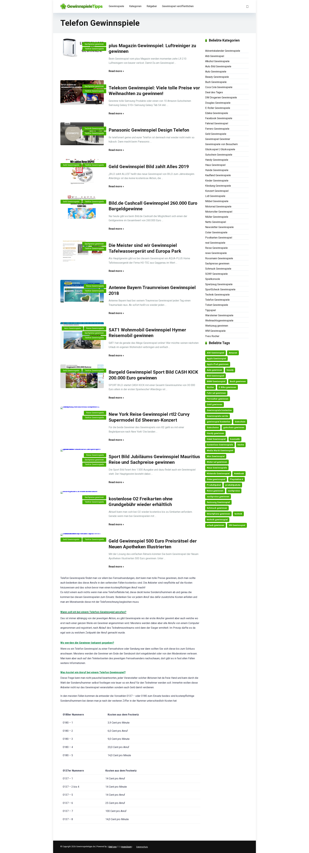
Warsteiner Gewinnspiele (219, 315)
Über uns (113, 847)
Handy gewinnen (215, 433)
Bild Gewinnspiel (215, 375)
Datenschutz (142, 847)
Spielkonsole (212, 279)
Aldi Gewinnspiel (214, 56)
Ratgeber (152, 6)
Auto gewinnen (214, 370)
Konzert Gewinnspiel (217, 190)
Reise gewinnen (215, 490)
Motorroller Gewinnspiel (218, 211)
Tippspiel (210, 310)
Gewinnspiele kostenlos (219, 410)
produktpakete (232, 485)
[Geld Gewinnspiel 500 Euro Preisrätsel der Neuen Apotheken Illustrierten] (82, 534)
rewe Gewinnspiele (216, 253)
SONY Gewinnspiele (216, 273)
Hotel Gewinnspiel (216, 439)
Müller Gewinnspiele (216, 216)
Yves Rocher (212, 336)
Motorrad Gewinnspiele (218, 206)
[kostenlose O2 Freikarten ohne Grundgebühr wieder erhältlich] (82, 492)
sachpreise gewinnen (218, 496)
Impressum (126, 847)
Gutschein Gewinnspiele (218, 154)
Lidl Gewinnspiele (215, 196)
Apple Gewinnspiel (216, 358)
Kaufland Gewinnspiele (218, 175)
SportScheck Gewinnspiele (220, 289)
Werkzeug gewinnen (216, 325)
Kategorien (135, 6)
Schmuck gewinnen (217, 508)
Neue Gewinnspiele (217, 467)
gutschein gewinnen (233, 427)
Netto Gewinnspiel (215, 222)
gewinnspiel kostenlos (218, 421)
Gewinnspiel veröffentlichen (178, 6)
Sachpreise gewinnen (94, 44)
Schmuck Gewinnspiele (218, 268)
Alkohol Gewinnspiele (217, 61)
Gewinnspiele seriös (217, 416)
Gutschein (240, 421)
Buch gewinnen (238, 381)
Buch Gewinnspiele (216, 82)
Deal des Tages (214, 92)
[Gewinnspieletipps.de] (81, 5)
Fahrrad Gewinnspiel (216, 123)
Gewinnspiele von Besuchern (221, 144)
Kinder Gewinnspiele (216, 180)
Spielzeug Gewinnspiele (219, 284)
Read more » (116, 71)
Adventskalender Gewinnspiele (222, 50)
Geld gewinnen (214, 404)
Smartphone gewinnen (218, 513)
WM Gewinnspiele (215, 330)
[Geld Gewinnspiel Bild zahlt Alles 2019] (82, 171)
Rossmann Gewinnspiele (219, 258)
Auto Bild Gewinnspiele (218, 66)
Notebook (239, 473)
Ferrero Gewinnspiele (217, 128)
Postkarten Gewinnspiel (218, 237)
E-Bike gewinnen (227, 387)
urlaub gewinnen (215, 525)
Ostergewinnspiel (216, 479)
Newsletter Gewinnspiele (219, 227)
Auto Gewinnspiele (72, 328)
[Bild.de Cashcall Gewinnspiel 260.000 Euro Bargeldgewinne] (82, 207)
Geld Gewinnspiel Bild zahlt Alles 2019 (149, 166)
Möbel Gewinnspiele (216, 201)
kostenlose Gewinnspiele (220, 444)
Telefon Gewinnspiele (94, 49)
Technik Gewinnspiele (94, 128)
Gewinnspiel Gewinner (217, 139)
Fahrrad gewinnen (216, 393)
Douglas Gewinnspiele (217, 102)
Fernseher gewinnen (217, 398)
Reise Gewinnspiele (95, 286)
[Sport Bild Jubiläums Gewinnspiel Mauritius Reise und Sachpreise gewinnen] (82, 450)
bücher (210, 387)
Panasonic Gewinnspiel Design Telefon (149, 130)
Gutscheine (213, 427)
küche (241, 444)
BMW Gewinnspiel (216, 381)
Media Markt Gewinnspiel (220, 450)
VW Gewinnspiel (237, 525)
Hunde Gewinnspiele (216, 170)
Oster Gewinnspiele (216, 232)
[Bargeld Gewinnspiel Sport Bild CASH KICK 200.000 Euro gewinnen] (82, 376)
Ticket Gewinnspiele (216, 304)
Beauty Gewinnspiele (217, 76)
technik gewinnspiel (217, 519)
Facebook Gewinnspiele (218, 118)
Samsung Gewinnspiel (218, 502)
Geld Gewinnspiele (71, 165)
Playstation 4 (236, 479)
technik (238, 513)
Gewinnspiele (116, 6)
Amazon (233, 352)
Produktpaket (214, 485)
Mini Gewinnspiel (216, 456)
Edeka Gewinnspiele (216, 113)
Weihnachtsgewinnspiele (219, 320)
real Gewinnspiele (215, 242)
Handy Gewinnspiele (216, 159)
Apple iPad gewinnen (218, 364)
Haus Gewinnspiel (215, 165)
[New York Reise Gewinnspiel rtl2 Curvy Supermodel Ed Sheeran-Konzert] (82, 408)
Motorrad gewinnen (217, 462)
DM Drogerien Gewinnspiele (221, 97)
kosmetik (235, 439)
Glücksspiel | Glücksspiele (220, 149)
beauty (230, 370)
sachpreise (234, 490)
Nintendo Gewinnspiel (218, 473)
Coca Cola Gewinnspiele (218, 87)
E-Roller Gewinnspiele (217, 108)
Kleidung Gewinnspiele (218, 185)
